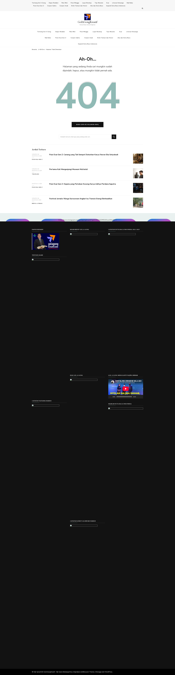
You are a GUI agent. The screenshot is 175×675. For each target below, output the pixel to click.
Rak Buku (130, 3)
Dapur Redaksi (53, 3)
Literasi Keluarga (118, 3)
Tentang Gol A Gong (39, 3)
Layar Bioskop (87, 3)
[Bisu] (138, 397)
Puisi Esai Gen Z (38, 6)
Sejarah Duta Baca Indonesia (115, 6)
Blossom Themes (89, 672)
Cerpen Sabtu (51, 6)
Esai (107, 3)
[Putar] (111, 397)
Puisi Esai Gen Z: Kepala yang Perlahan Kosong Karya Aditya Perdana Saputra (82, 184)
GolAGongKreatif (87, 22)
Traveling (35, 174)
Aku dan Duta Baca (96, 6)
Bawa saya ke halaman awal (87, 124)
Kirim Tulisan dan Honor (79, 6)
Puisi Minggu (75, 3)
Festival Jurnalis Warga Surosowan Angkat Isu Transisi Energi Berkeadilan (80, 198)
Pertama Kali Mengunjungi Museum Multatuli (68, 169)
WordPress (108, 672)
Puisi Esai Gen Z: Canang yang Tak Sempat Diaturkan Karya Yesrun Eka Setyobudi (83, 154)
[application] (125, 389)
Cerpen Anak (64, 6)
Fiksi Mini (65, 3)
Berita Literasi (37, 203)
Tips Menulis (99, 3)
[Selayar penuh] (141, 397)
